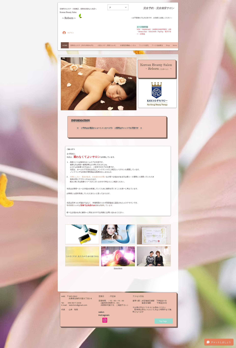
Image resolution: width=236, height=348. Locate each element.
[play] (133, 106)
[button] (98, 83)
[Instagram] (104, 320)
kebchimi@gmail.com (78, 305)
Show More (118, 268)
